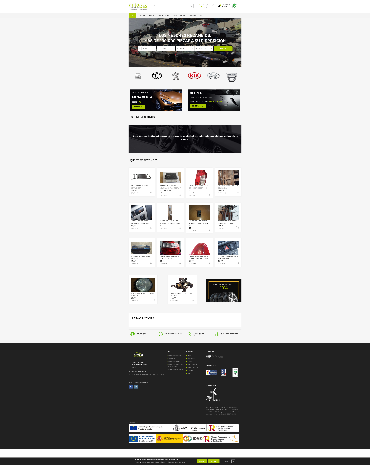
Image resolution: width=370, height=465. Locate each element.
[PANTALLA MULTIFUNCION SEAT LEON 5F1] (141, 177)
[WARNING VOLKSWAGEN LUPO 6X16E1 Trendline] (228, 248)
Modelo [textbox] (164, 48)
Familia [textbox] (182, 48)
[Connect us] (131, 386)
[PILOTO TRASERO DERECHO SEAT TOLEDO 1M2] (170, 248)
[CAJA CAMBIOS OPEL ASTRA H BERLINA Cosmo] (228, 177)
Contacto (192, 16)
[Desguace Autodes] (137, 6)
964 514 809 (207, 7)
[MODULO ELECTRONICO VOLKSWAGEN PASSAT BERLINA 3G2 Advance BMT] (170, 177)
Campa (151, 16)
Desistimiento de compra (176, 369)
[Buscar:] (173, 6)
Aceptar (201, 461)
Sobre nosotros (163, 16)
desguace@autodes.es (139, 371)
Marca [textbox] (145, 48)
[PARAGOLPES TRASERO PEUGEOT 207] (141, 248)
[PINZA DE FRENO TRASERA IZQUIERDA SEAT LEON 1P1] (228, 212)
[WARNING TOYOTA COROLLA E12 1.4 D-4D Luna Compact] (141, 212)
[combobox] (147, 48)
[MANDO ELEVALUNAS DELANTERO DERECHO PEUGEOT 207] (170, 212)
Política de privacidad (174, 355)
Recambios (141, 16)
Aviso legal (171, 358)
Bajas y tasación (179, 16)
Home (132, 16)
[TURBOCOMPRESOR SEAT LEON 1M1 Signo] (182, 285)
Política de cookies (174, 361)
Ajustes (225, 461)
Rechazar (214, 461)
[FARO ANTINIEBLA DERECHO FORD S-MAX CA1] (143, 285)
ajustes (182, 462)
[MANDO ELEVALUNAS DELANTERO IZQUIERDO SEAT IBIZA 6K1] (199, 212)
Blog (201, 16)
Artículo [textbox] (202, 48)
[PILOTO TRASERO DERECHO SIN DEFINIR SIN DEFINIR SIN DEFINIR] (199, 177)
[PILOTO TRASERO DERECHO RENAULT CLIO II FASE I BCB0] (199, 248)
